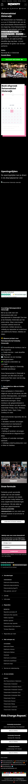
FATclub (24, 1)
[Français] (10, 772)
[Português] (18, 772)
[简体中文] (5, 772)
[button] (2, 5)
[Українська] (25, 772)
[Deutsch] (12, 772)
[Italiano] (14, 772)
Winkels (19, 1)
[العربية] (3, 772)
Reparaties (9, 1)
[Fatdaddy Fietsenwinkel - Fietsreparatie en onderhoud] (14, 4)
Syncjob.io (23, 780)
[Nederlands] (6, 772)
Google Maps (6, 55)
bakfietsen (19, 34)
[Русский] (21, 772)
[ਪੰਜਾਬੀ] (20, 772)
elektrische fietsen (8, 34)
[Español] (23, 772)
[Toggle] (2, 575)
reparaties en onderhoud (10, 32)
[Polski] (16, 772)
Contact (15, 1)
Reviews (4, 1)
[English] (8, 772)
